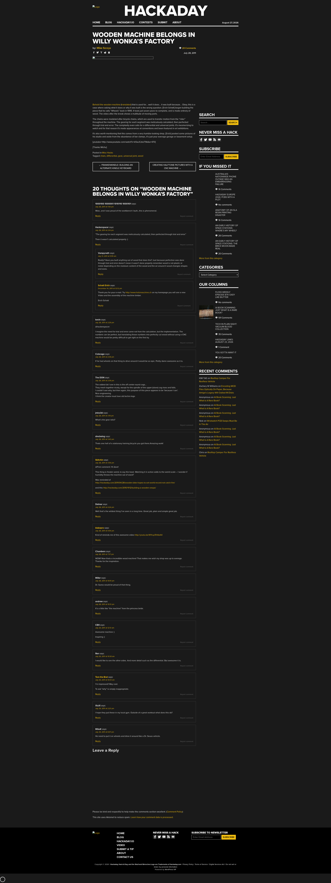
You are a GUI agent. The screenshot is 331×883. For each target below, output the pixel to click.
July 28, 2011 (190, 53)
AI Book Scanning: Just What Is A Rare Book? (226, 310)
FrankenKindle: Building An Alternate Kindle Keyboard (116, 167)
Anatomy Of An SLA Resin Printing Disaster (226, 212)
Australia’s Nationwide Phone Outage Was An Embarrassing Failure (225, 179)
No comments (225, 204)
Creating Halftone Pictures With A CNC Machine (173, 167)
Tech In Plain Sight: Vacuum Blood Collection (226, 326)
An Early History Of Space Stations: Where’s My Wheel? (226, 228)
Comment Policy (174, 811)
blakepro (99, 528)
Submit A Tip (125, 849)
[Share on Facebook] (94, 52)
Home (96, 22)
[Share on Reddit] (105, 52)
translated (126, 104)
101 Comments (225, 317)
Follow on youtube (210, 140)
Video (121, 845)
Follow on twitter (206, 140)
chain (103, 156)
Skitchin (99, 460)
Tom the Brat (101, 677)
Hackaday (166, 11)
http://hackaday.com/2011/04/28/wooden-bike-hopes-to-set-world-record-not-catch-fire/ (135, 482)
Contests (146, 22)
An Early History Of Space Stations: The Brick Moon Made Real (226, 245)
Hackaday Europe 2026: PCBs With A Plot (225, 197)
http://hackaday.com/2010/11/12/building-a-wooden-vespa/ (129, 487)
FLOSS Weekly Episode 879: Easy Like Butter (225, 295)
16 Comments (224, 189)
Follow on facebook (201, 140)
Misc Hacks (107, 152)
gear (120, 156)
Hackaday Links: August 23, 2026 (224, 341)
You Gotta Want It (225, 352)
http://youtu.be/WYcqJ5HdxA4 (148, 535)
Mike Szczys (104, 48)
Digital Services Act (216, 864)
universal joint (130, 156)
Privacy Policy (188, 864)
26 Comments (225, 235)
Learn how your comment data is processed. (152, 817)
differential (112, 156)
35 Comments (225, 334)
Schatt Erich (104, 285)
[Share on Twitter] (97, 52)
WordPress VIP (170, 870)
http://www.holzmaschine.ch (139, 292)
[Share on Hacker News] (101, 52)
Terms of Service (201, 864)
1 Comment (223, 347)
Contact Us (125, 857)
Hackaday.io (125, 22)
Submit (162, 22)
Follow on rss (215, 140)
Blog (108, 22)
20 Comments (189, 48)
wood (140, 156)
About (176, 22)
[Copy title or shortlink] (109, 52)
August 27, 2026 (230, 22)
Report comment (186, 216)
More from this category (210, 258)
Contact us (219, 140)
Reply (98, 216)
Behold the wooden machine (106, 104)
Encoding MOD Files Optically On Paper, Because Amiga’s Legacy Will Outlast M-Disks (217, 389)
